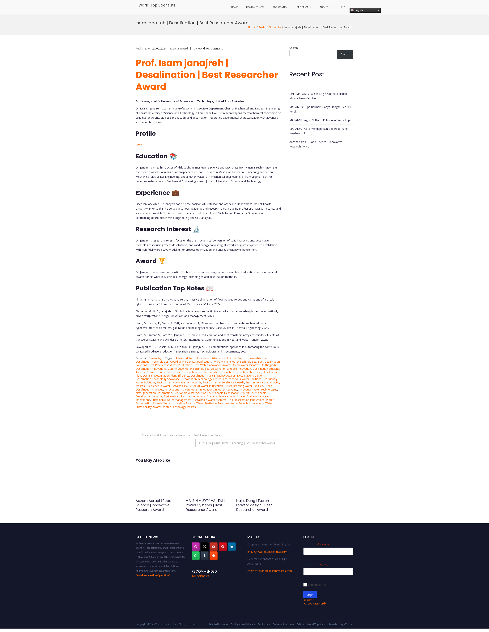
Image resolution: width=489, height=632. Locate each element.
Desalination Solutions (251, 375)
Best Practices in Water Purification (170, 365)
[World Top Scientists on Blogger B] (214, 555)
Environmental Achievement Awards (179, 382)
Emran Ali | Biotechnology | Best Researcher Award (257, 502)
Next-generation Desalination (154, 393)
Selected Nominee (218, 624)
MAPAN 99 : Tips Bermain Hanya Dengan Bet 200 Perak (320, 109)
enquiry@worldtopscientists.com (267, 551)
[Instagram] (196, 546)
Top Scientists (200, 576)
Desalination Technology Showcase (158, 379)
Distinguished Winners (243, 624)
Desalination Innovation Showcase (240, 372)
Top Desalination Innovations (246, 400)
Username (316, 544)
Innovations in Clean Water (181, 389)
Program (302, 7)
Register (308, 600)
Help (342, 7)
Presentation (280, 624)
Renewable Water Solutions (191, 393)
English (358, 10)
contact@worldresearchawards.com (269, 571)
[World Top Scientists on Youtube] (214, 546)
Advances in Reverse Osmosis (230, 358)
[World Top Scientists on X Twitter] (205, 546)
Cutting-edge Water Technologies (188, 368)
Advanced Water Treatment (193, 358)
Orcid (139, 145)
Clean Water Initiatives (247, 365)
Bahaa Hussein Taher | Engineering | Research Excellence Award (155, 505)
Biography (274, 27)
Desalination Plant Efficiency (171, 375)
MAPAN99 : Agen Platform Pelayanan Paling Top (319, 120)
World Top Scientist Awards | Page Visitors (330, 624)
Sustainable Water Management (171, 400)
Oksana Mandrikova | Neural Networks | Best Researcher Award (182, 435)
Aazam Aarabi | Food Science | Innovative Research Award (315, 144)
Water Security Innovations (247, 403)
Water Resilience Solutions (212, 403)
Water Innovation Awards (179, 403)
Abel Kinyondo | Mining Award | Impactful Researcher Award (205, 505)
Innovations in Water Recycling (218, 389)
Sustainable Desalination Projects (230, 393)
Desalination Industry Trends (199, 372)
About (324, 7)
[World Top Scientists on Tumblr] (205, 555)
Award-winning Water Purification (190, 361)
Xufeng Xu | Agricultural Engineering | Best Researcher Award (236, 443)
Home (234, 7)
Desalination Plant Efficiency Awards (213, 375)
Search (293, 48)
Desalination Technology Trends (201, 379)
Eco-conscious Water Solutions (242, 379)
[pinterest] (223, 546)
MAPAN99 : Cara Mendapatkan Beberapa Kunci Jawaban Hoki (318, 131)
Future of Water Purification (206, 386)
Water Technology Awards (179, 407)
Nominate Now (255, 7)
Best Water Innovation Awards (213, 365)
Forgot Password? (314, 603)
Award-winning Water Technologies (234, 361)
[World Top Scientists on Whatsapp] (196, 555)
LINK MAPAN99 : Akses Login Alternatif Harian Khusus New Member (318, 96)
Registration (280, 7)
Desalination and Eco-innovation (231, 368)
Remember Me (317, 585)
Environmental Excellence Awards (223, 382)
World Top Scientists (157, 5)
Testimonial (264, 624)
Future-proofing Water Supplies (243, 386)
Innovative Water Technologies (258, 389)
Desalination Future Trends (163, 372)
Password (315, 564)
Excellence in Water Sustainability (166, 386)
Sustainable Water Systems (210, 400)
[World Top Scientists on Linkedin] (232, 546)
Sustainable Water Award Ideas (226, 396)
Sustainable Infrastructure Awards (185, 396)
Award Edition (296, 624)
